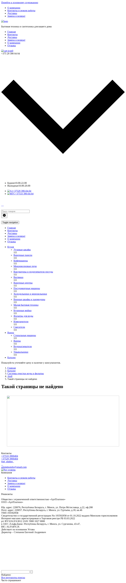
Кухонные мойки (23, 310)
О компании (13, 7)
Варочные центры (23, 283)
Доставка (12, 13)
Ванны (17, 341)
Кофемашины (21, 260)
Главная (11, 31)
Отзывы (11, 45)
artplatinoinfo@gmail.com (14, 467)
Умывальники (21, 352)
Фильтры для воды (23, 316)
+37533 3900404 (9, 456)
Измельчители (21, 321)
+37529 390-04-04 (22, 191)
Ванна (10, 332)
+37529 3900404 (9, 458)
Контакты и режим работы (21, 10)
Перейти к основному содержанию (19, 2)
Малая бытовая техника (26, 305)
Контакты (12, 34)
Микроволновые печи (25, 266)
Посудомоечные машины (27, 288)
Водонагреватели (23, 346)
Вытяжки (18, 277)
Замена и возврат (16, 16)
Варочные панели (23, 255)
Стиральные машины (25, 335)
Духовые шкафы (22, 249)
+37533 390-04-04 (24, 193)
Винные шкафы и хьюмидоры (29, 299)
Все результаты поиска (13, 577)
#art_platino (7, 461)
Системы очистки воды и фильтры (25, 373)
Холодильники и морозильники (30, 294)
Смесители (19, 327)
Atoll (9, 376)
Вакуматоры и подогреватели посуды (33, 271)
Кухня (10, 247)
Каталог (11, 357)
